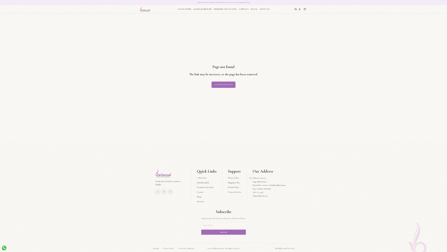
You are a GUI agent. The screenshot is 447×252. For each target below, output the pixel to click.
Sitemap (156, 248)
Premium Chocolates (205, 187)
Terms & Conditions (186, 248)
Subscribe (223, 232)
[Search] (295, 9)
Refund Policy (233, 187)
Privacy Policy (233, 178)
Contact (200, 192)
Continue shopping (223, 85)
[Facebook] (157, 191)
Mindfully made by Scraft (284, 248)
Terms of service (234, 192)
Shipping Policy (234, 182)
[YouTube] (170, 191)
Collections (201, 178)
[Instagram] (164, 191)
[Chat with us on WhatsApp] (4, 248)
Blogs (199, 197)
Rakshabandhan (203, 182)
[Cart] (304, 9)
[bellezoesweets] (170, 173)
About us (200, 201)
